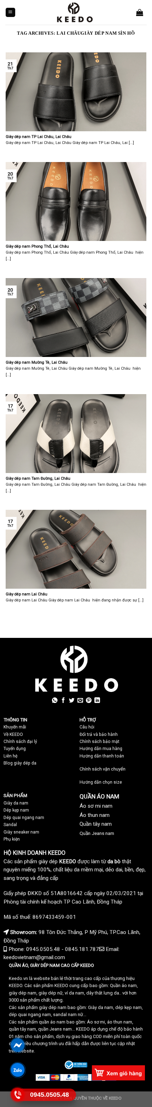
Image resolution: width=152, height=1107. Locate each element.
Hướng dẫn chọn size (101, 782)
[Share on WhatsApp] (55, 701)
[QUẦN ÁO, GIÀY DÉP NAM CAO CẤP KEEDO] (74, 12)
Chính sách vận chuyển (102, 769)
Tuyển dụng (15, 748)
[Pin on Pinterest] (89, 701)
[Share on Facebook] (63, 701)
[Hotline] (17, 1094)
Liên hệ (10, 756)
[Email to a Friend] (80, 701)
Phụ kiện (12, 839)
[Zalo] (17, 1069)
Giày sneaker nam (21, 832)
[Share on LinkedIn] (97, 701)
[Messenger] (17, 1045)
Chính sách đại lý (20, 741)
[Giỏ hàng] (139, 12)
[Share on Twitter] (72, 701)
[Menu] (10, 12)
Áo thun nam (95, 815)
